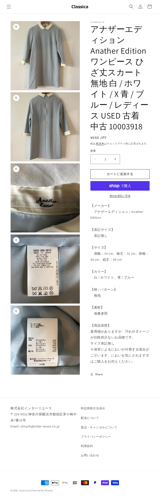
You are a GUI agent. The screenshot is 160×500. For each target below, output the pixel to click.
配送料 (100, 143)
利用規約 (87, 446)
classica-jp (25, 490)
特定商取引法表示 (93, 408)
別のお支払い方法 (120, 195)
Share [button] (99, 374)
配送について (90, 418)
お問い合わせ (90, 455)
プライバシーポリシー (96, 436)
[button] (8, 6)
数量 (93, 151)
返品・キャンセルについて (99, 427)
